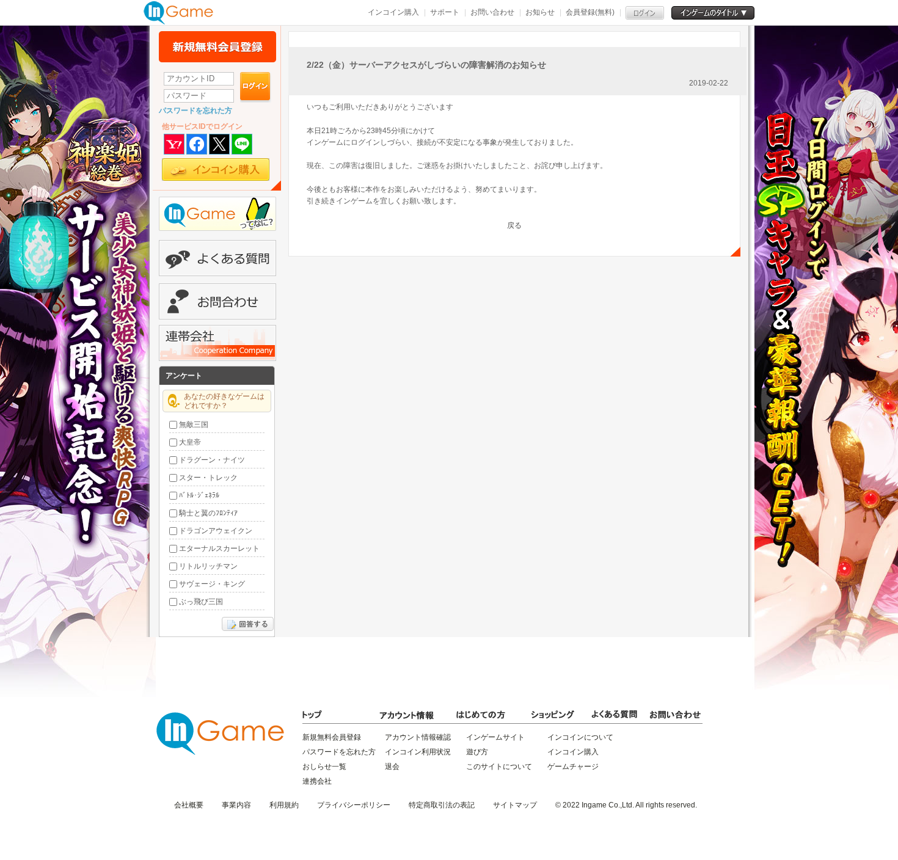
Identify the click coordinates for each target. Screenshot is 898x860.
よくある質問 (217, 258)
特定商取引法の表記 (442, 805)
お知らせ (540, 12)
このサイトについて (499, 766)
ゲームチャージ (573, 766)
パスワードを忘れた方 (195, 110)
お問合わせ (217, 301)
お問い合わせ (492, 12)
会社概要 (188, 805)
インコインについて (580, 737)
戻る (514, 225)
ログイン (255, 87)
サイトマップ (515, 805)
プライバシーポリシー (353, 805)
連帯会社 (217, 343)
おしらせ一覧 (324, 766)
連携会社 (317, 781)
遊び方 (477, 752)
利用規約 (284, 805)
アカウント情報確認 (418, 737)
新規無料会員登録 (217, 46)
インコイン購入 (393, 12)
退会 (392, 766)
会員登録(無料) (590, 12)
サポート (444, 12)
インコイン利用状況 (418, 752)
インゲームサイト (495, 737)
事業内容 (236, 805)
